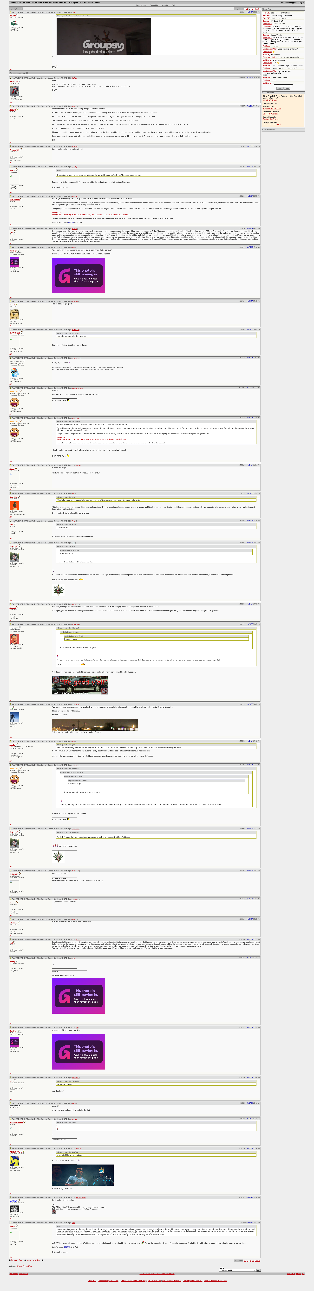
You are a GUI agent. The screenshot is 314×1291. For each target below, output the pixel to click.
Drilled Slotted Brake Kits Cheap (134, 1281)
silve (11, 1081)
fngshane (14, 81)
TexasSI (266, 21)
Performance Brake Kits (171, 1281)
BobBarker (267, 24)
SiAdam (19, 1266)
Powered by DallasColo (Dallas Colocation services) (156, 1274)
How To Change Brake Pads (108, 1281)
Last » (257, 9)
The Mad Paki (27, 1266)
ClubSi (12, 3)
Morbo (12, 170)
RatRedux (75, 330)
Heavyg (13, 110)
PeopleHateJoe (77, 388)
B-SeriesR (14, 546)
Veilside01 (14, 874)
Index (29, 1260)
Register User (141, 5)
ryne (11, 232)
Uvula (12, 469)
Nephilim (13, 497)
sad (11, 943)
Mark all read (23, 1274)
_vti (73, 12)
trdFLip (13, 16)
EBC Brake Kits (154, 1281)
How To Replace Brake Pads (215, 1281)
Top (11, 69)
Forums (19, 3)
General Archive (42, 3)
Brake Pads (92, 1281)
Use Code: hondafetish (272, 124)
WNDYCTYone (16, 1152)
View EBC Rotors (270, 100)
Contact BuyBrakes (271, 119)
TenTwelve (75, 704)
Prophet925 (14, 150)
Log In (301, 3)
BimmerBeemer (16, 1123)
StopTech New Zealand (272, 109)
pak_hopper (15, 200)
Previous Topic (17, 1260)
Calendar (165, 5)
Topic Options (14, 9)
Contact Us (291, 1274)
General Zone (29, 3)
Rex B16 (266, 13)
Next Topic (37, 1260)
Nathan (78, 465)
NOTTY (74, 106)
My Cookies (14, 1274)
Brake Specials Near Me (193, 1281)
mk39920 (13, 923)
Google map (57, 213)
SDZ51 (12, 745)
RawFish (13, 251)
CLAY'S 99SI (15, 333)
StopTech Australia (270, 114)
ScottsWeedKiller (270, 49)
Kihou (74, 1103)
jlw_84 (12, 305)
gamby (74, 167)
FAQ (173, 5)
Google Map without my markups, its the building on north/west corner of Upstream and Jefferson (91, 214)
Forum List (154, 5)
